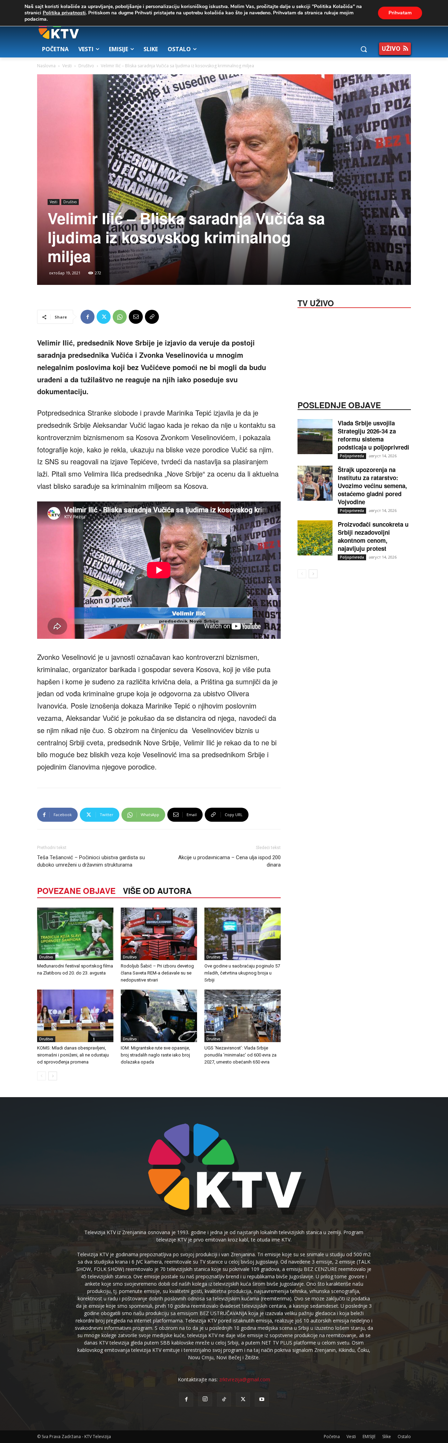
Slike (386, 1436)
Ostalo (404, 1436)
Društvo (86, 66)
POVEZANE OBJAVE (76, 890)
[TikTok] (224, 1400)
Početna (332, 1436)
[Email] (136, 317)
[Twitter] (104, 317)
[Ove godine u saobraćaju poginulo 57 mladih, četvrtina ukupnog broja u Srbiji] (242, 934)
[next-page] (52, 1076)
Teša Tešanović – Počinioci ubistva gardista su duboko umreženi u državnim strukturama (91, 861)
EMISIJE (369, 1436)
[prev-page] (41, 1076)
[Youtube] (262, 1400)
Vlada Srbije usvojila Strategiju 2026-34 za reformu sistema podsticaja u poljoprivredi (373, 435)
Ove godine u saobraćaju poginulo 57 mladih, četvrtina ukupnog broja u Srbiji (242, 973)
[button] (363, 49)
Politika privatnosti (64, 12)
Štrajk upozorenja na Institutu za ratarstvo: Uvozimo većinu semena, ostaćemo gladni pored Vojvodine (372, 485)
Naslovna (46, 66)
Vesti (67, 66)
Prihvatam (400, 12)
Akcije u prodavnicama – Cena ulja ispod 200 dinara (229, 861)
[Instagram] (205, 1399)
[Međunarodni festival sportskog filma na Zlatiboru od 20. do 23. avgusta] (75, 934)
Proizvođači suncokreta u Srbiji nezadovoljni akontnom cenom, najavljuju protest (373, 536)
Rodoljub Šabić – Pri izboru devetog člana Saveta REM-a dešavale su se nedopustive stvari (157, 973)
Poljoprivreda (352, 455)
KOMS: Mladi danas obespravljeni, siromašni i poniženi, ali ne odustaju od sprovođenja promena (73, 1055)
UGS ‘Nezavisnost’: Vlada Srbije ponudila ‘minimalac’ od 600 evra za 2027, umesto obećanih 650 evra (240, 1055)
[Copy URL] (152, 317)
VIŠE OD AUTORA (157, 890)
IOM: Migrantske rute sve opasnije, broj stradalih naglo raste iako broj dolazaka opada (155, 1055)
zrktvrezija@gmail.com (244, 1379)
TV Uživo (316, 302)
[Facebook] (87, 317)
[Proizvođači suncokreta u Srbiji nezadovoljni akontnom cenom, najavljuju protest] (315, 537)
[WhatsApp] (120, 317)
